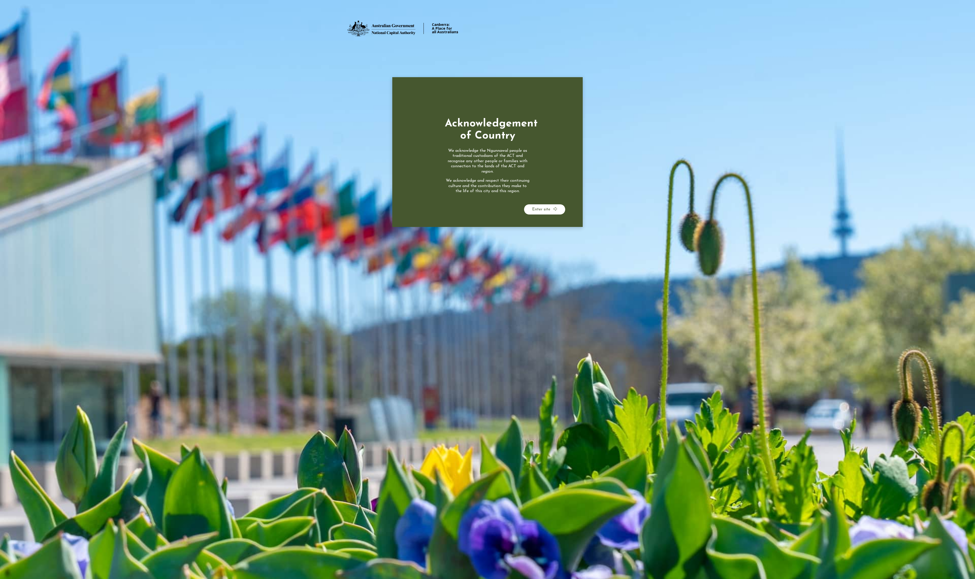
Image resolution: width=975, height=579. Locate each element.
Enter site (541, 209)
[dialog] (487, 152)
